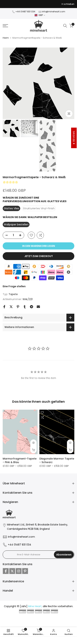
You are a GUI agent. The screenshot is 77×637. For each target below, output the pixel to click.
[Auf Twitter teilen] (11, 306)
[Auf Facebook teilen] (4, 306)
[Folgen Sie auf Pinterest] (25, 571)
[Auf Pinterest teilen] (18, 306)
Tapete (13, 294)
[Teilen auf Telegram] (31, 306)
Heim (6, 38)
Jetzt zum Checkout (38, 256)
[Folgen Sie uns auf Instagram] (19, 571)
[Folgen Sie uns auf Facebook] (6, 571)
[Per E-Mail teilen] (38, 306)
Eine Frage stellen (14, 286)
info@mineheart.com (53, 11)
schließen (68, 4)
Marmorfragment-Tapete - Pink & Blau (20, 460)
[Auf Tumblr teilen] (24, 306)
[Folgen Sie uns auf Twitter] (12, 571)
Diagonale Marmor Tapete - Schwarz (56, 460)
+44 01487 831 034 (25, 11)
